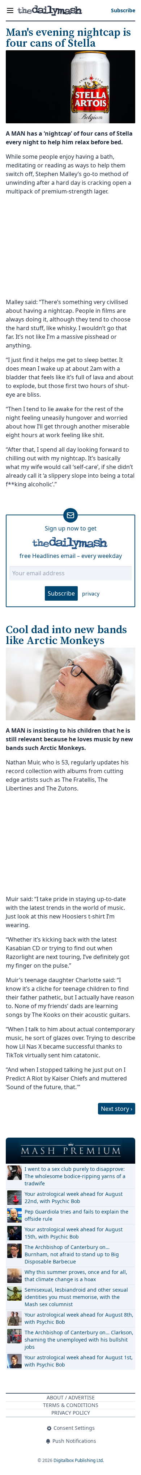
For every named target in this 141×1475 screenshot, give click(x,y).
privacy (90, 593)
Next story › (116, 1109)
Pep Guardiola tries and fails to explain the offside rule (76, 1215)
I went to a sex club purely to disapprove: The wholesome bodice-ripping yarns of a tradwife (75, 1176)
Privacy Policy (70, 1412)
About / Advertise (71, 1397)
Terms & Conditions (70, 1405)
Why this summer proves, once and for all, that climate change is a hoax (76, 1276)
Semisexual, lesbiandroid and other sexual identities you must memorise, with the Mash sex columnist (76, 1297)
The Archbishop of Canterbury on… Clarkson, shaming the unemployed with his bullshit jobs (79, 1339)
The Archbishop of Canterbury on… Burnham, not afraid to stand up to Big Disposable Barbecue (72, 1254)
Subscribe (61, 593)
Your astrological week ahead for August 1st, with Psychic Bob (79, 1361)
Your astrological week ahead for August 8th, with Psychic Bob (79, 1318)
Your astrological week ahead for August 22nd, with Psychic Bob (74, 1197)
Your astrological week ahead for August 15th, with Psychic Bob (74, 1233)
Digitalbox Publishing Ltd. (79, 1460)
